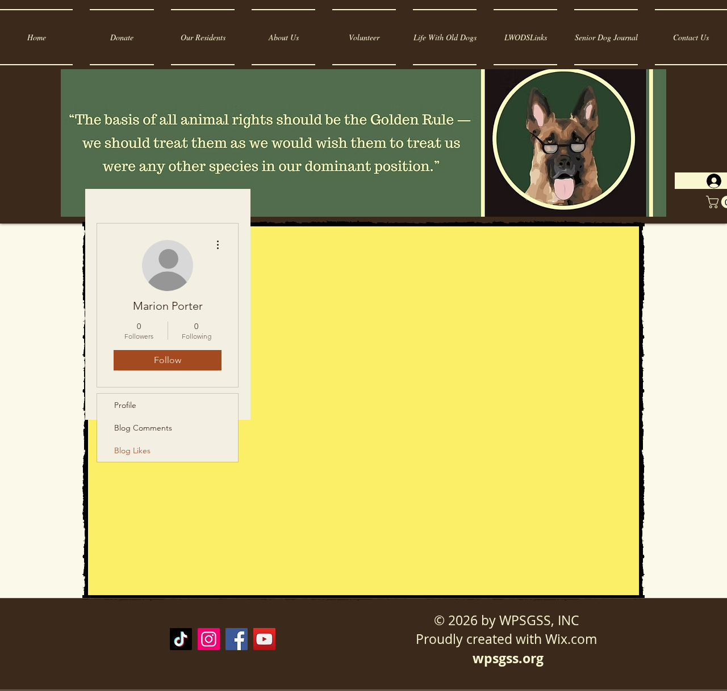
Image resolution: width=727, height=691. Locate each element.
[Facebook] (236, 639)
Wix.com (571, 639)
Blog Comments (143, 428)
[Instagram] (209, 639)
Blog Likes (132, 450)
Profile (125, 405)
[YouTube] (264, 639)
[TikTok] (181, 639)
